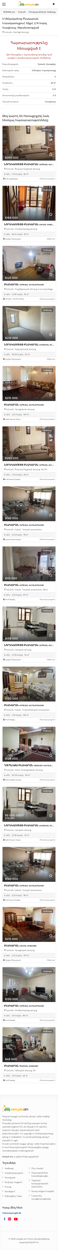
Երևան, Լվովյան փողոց (18, 650)
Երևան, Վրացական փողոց (20, 409)
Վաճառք (9, 1168)
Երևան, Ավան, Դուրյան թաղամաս (24, 529)
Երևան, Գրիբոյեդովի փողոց (21, 349)
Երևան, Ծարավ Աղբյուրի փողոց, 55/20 (26, 469)
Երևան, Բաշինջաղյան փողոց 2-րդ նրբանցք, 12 (30, 289)
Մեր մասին (37, 1168)
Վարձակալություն (14, 1173)
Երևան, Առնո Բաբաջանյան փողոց (24, 770)
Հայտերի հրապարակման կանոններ (39, 1183)
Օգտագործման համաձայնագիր (39, 1174)
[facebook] (4, 1219)
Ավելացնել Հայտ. (13, 1196)
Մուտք (8, 1187)
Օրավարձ (10, 1177)
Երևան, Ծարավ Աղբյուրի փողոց (23, 169)
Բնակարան (24, 284)
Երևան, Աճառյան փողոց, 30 (21, 1070)
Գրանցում (10, 1191)
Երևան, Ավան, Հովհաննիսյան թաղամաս (27, 710)
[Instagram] (10, 1219)
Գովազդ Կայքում (13, 1182)
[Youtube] (16, 1219)
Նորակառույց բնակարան (30, 224)
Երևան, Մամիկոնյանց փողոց (21, 229)
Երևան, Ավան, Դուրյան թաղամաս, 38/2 (27, 589)
